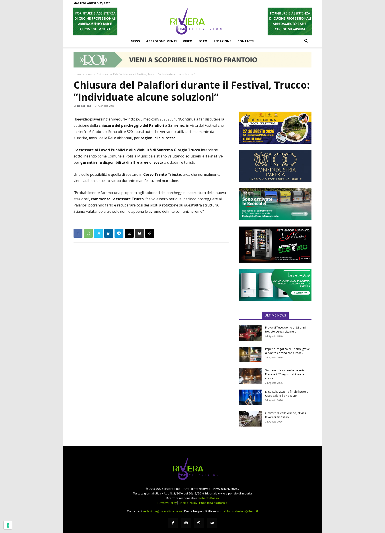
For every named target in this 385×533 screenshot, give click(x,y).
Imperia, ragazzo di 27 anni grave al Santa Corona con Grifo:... (287, 351)
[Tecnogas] (275, 285)
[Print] (139, 233)
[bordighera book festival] (275, 128)
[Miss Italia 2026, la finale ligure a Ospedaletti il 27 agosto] (250, 397)
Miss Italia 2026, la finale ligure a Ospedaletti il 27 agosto (286, 394)
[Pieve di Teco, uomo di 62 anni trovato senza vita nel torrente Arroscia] (250, 333)
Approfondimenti (161, 41)
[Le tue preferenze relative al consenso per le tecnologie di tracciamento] (8, 525)
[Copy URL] (149, 233)
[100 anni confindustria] (275, 166)
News (135, 41)
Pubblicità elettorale (213, 502)
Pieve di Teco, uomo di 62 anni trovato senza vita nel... (285, 329)
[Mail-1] (212, 523)
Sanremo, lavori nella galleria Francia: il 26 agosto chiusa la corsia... (285, 374)
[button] (306, 41)
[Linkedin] (108, 233)
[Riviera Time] (192, 21)
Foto (203, 41)
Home (77, 74)
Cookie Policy (188, 502)
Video (187, 41)
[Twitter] (98, 233)
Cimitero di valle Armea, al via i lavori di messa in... (285, 415)
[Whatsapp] (199, 523)
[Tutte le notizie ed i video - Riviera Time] (192, 468)
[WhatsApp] (88, 233)
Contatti (246, 41)
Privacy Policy (167, 502)
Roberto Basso (209, 498)
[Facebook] (78, 233)
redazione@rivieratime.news (162, 511)
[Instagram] (186, 523)
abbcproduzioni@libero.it (241, 511)
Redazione (222, 41)
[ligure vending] (275, 245)
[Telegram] (119, 233)
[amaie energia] (275, 204)
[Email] (129, 233)
